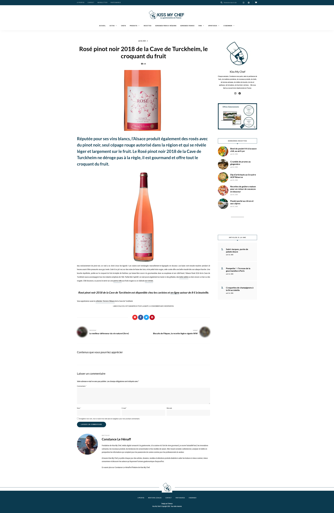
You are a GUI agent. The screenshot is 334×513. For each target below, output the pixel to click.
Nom (79, 408)
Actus (112, 25)
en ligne (174, 292)
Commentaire (81, 386)
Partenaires (116, 2)
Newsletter (103, 2)
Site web (169, 408)
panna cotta (117, 281)
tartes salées (183, 277)
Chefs (123, 25)
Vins (200, 25)
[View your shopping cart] (256, 2)
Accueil (102, 25)
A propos (80, 2)
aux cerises (149, 281)
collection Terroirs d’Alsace (105, 301)
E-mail (124, 408)
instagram (243, 2)
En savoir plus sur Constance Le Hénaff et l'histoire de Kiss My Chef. (126, 467)
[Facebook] (140, 317)
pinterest (248, 2)
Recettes (147, 25)
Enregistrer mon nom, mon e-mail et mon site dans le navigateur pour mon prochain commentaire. (109, 418)
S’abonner (228, 25)
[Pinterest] (152, 317)
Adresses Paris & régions (165, 25)
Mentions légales (155, 497)
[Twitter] (146, 317)
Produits (133, 25)
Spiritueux (212, 25)
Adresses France (187, 25)
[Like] (135, 317)
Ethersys (170, 503)
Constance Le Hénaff (116, 439)
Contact (91, 2)
